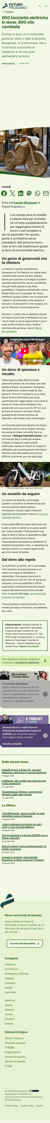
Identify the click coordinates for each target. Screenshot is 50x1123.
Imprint (39, 1105)
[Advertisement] (25, 99)
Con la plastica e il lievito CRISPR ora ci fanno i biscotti (25, 836)
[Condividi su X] (12, 193)
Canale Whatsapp (25, 202)
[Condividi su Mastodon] (29, 193)
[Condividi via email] (46, 193)
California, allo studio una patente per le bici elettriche (24, 782)
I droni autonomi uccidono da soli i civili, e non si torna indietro (22, 825)
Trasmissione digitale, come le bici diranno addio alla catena (22, 793)
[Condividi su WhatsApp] (37, 193)
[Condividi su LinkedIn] (21, 193)
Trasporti (9, 11)
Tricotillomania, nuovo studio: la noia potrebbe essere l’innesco (23, 815)
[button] (40, 6)
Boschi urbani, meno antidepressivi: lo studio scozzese (24, 847)
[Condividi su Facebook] (4, 193)
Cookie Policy (27, 1105)
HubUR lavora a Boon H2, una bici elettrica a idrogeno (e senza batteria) (24, 771)
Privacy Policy (11, 1105)
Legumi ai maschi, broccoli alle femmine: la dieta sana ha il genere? (23, 858)
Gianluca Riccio (8, 63)
